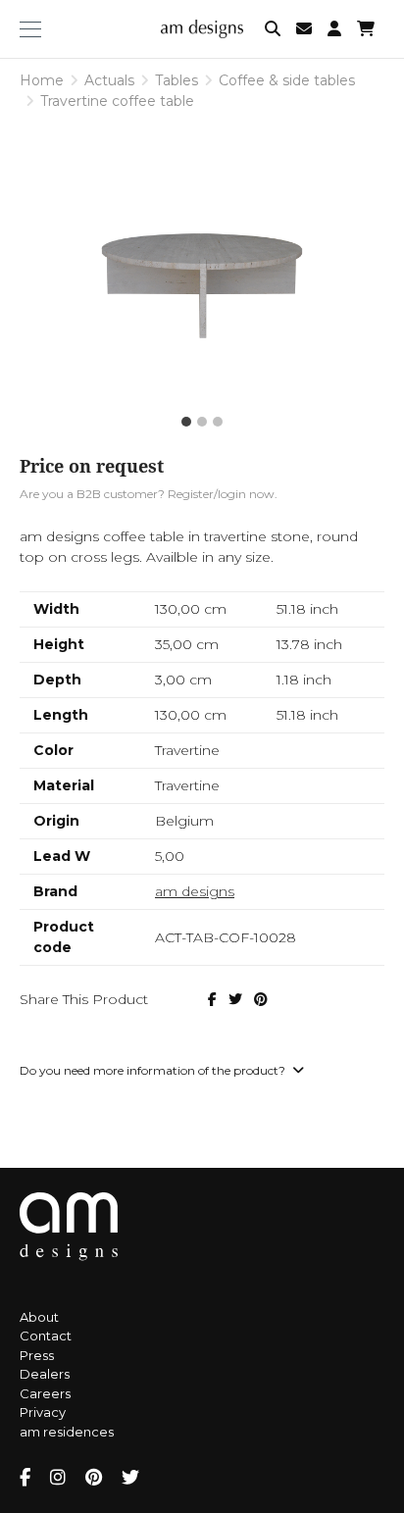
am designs (194, 891)
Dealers (45, 1374)
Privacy (43, 1412)
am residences (67, 1431)
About (39, 1317)
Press (37, 1355)
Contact (46, 1335)
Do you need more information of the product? (154, 1070)
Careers (45, 1393)
